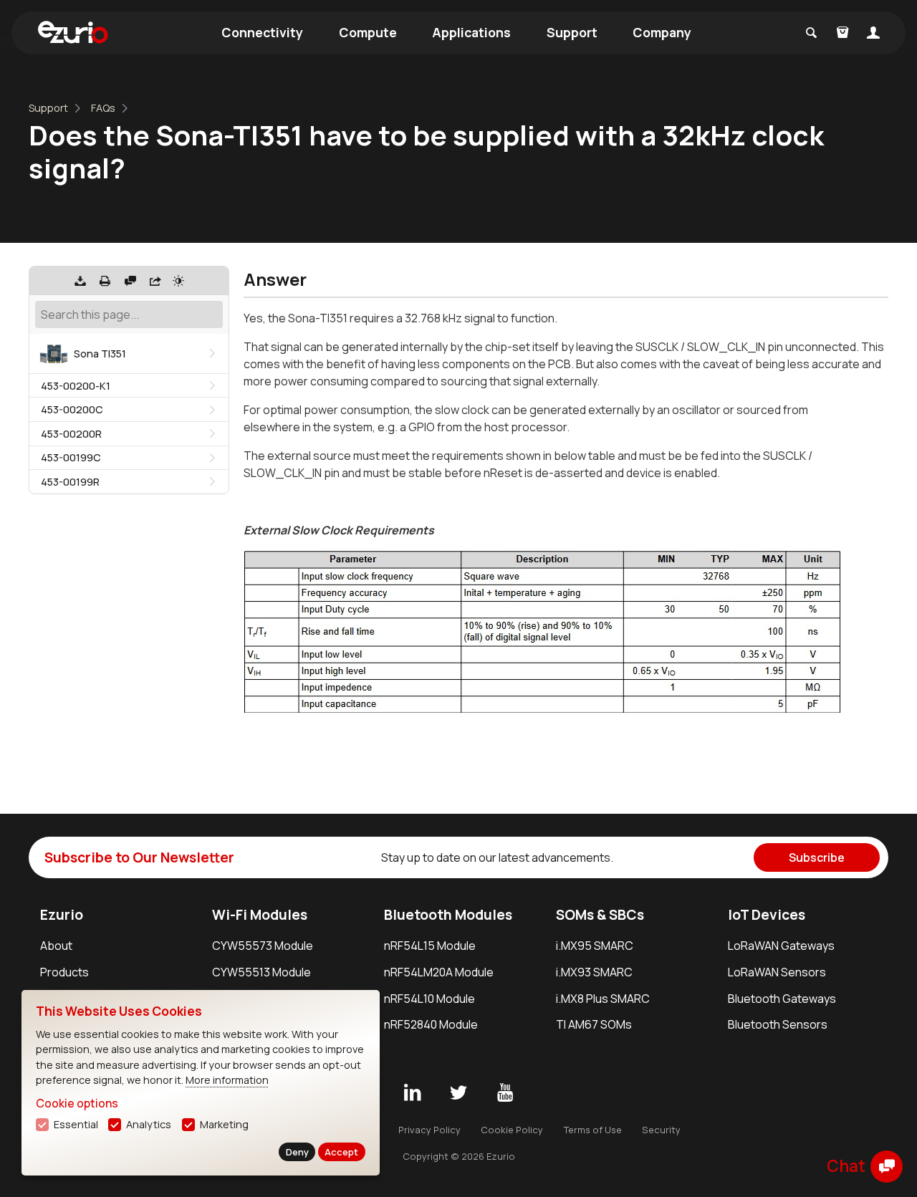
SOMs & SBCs (600, 914)
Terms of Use (593, 1129)
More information (227, 1080)
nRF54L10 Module (429, 998)
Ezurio (61, 914)
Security (661, 1129)
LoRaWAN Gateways (781, 945)
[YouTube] (505, 1093)
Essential (76, 1124)
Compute (368, 32)
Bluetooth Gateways (782, 998)
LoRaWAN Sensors (777, 972)
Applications (471, 32)
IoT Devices (766, 914)
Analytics (148, 1124)
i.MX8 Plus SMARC (603, 998)
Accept (341, 1151)
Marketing (224, 1124)
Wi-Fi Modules (259, 914)
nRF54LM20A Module (439, 972)
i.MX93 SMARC (594, 972)
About (56, 945)
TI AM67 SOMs (594, 1024)
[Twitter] (458, 1093)
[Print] (105, 280)
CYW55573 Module (262, 945)
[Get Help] (130, 280)
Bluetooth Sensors (777, 1024)
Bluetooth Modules (448, 914)
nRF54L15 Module (430, 945)
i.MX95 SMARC (594, 945)
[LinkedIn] (412, 1093)
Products (64, 972)
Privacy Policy (429, 1129)
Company (662, 32)
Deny (297, 1151)
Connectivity (262, 32)
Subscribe (817, 857)
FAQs (103, 108)
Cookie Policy (512, 1129)
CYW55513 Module (261, 972)
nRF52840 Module (431, 1024)
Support (572, 32)
